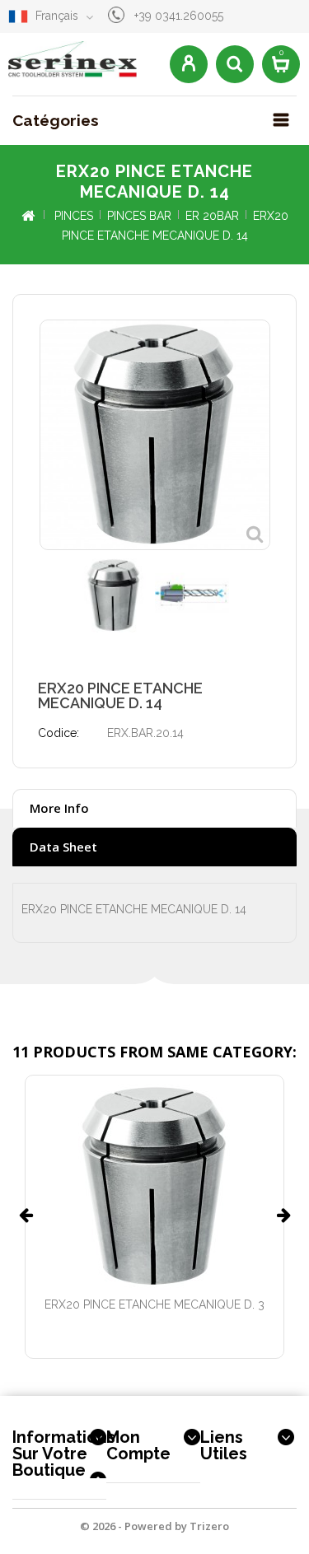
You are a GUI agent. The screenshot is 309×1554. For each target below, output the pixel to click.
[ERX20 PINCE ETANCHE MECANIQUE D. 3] (154, 1187)
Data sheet (63, 846)
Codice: (58, 733)
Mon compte (138, 1445)
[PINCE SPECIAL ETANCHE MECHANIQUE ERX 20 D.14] (114, 595)
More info (59, 808)
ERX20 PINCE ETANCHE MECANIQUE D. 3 (154, 1304)
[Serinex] (72, 60)
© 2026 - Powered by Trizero (154, 1526)
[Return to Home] (27, 216)
